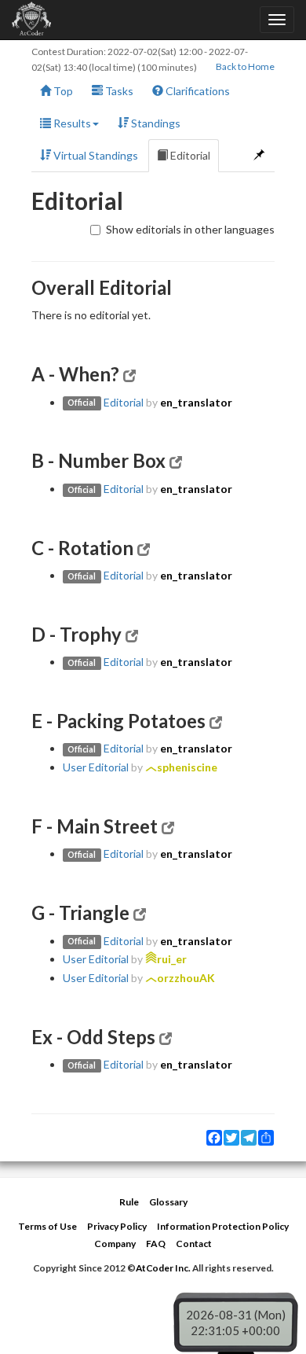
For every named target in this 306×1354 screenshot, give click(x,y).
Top (62, 91)
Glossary (168, 1202)
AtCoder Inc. (163, 1268)
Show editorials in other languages (190, 229)
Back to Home (245, 66)
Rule (129, 1202)
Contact (194, 1243)
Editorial (189, 155)
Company (115, 1243)
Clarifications (196, 91)
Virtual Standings (94, 155)
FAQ (156, 1243)
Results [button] (71, 123)
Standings (154, 123)
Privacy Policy (117, 1226)
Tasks (118, 91)
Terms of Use (47, 1226)
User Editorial (96, 767)
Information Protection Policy (223, 1226)
